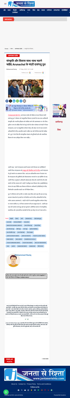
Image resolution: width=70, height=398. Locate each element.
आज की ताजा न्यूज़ (10, 229)
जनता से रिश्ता (37, 225)
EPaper (57, 10)
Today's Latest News (39, 235)
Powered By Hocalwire (60, 395)
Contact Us (22, 384)
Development (18, 222)
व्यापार (43, 10)
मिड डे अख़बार (30, 232)
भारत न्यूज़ (25, 229)
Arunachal (29, 218)
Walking (26, 222)
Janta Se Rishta (26, 235)
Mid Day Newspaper (40, 242)
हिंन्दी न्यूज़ (19, 229)
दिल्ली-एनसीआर (15, 11)
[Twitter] (10, 100)
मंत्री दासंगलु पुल (37, 218)
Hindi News (10, 239)
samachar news (22, 246)
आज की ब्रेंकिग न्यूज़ (11, 232)
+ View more (45, 358)
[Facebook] (6, 100)
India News (19, 239)
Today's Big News (27, 242)
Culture (9, 222)
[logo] (21, 4)
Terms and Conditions (44, 384)
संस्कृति (11, 218)
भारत (9, 10)
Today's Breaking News (13, 242)
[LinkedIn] (13, 100)
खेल (38, 10)
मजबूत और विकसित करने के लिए (31, 170)
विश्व (34, 10)
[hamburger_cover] (5, 3)
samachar (32, 246)
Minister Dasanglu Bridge (14, 225)
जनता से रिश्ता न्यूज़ (28, 225)
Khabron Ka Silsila (30, 239)
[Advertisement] (35, 34)
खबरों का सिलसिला (33, 229)
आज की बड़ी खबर (21, 232)
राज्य (28, 10)
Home (6, 48)
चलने (22, 218)
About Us (14, 384)
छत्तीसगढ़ (22, 10)
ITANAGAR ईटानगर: (14, 115)
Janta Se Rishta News (13, 235)
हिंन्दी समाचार (40, 246)
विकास (17, 218)
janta (13, 246)
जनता (8, 246)
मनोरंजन (49, 10)
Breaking (8, 19)
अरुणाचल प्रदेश (18, 48)
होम (5, 10)
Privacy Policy (31, 384)
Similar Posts (9, 360)
